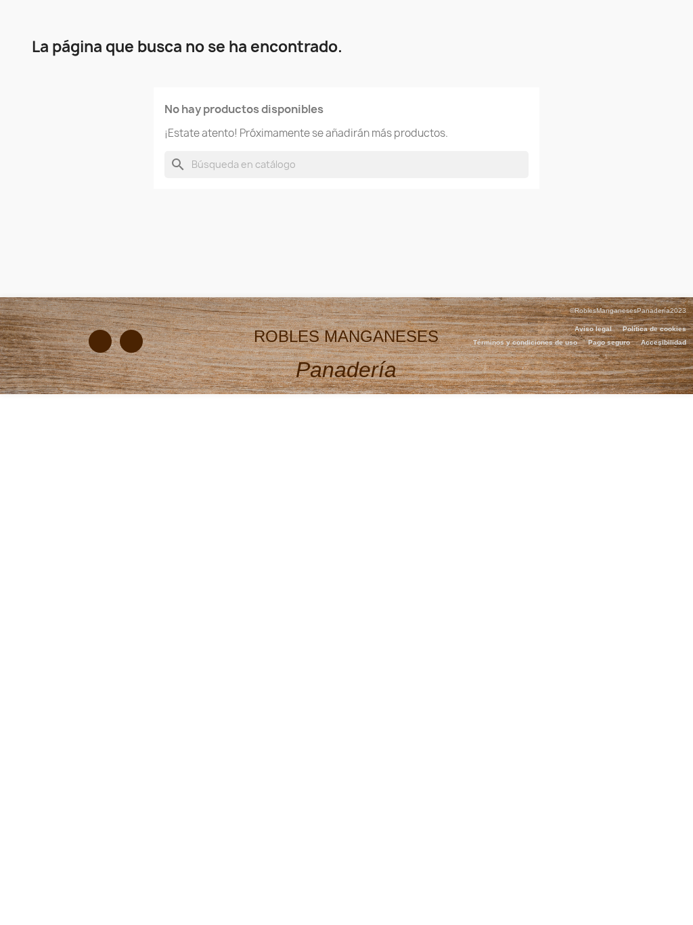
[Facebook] (100, 341)
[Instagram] (131, 341)
